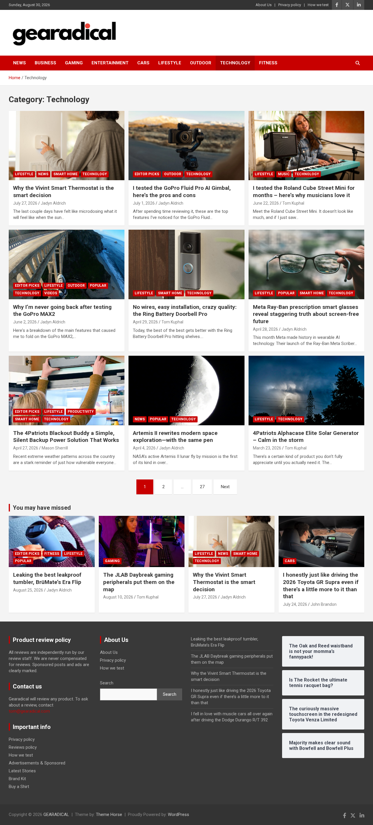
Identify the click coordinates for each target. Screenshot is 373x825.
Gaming (74, 62)
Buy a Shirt (19, 786)
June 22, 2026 (266, 203)
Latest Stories (22, 770)
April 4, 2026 (144, 448)
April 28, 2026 (265, 329)
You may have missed (42, 507)
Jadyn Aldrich (53, 203)
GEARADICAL (56, 814)
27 (202, 486)
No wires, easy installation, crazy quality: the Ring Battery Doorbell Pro (185, 311)
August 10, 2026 (118, 597)
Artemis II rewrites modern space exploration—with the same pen (175, 437)
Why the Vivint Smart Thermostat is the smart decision (224, 581)
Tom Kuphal (293, 203)
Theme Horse (109, 814)
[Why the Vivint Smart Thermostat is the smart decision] (66, 145)
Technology (235, 62)
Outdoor (200, 62)
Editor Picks (147, 174)
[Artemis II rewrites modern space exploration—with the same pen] (186, 391)
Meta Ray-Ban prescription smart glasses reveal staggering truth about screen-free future (306, 314)
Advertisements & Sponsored (37, 763)
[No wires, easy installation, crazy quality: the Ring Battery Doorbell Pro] (186, 264)
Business (45, 62)
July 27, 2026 (25, 203)
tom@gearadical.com (29, 711)
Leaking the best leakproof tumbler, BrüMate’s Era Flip (47, 578)
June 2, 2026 (25, 322)
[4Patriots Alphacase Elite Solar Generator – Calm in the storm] (306, 391)
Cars (143, 62)
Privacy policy (289, 5)
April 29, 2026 (145, 322)
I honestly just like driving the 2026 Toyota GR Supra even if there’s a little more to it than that (320, 585)
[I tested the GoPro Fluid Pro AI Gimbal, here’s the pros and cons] (186, 145)
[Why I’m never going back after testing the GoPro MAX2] (66, 264)
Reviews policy (23, 747)
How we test (318, 5)
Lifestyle (169, 62)
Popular (98, 286)
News (19, 62)
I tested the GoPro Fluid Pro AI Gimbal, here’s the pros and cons (182, 192)
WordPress (178, 814)
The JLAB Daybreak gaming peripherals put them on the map (139, 581)
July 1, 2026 (144, 203)
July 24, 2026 (295, 604)
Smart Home (65, 174)
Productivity (81, 412)
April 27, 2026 (25, 448)
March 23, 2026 (267, 448)
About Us (264, 5)
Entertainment (110, 62)
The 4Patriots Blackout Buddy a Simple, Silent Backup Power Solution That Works (66, 437)
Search (106, 683)
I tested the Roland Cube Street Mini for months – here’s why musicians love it (304, 192)
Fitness (268, 62)
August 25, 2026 (28, 590)
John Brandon (324, 604)
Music (284, 174)
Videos (50, 293)
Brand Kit (17, 778)
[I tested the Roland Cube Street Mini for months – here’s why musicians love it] (306, 145)
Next (225, 486)
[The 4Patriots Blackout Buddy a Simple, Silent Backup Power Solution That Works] (66, 391)
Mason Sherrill (55, 448)
